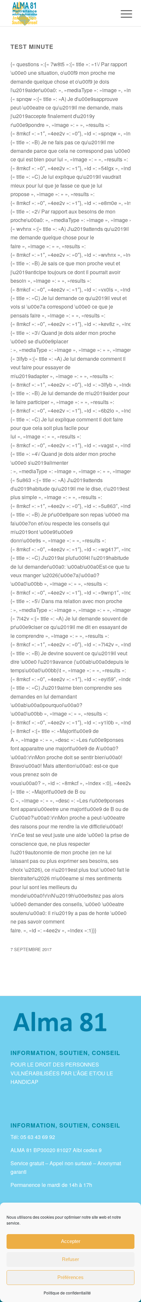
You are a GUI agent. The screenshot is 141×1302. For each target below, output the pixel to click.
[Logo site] (58, 13)
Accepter (70, 1241)
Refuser (70, 1259)
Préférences (70, 1277)
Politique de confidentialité (67, 1292)
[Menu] (121, 14)
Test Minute (31, 46)
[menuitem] (121, 14)
